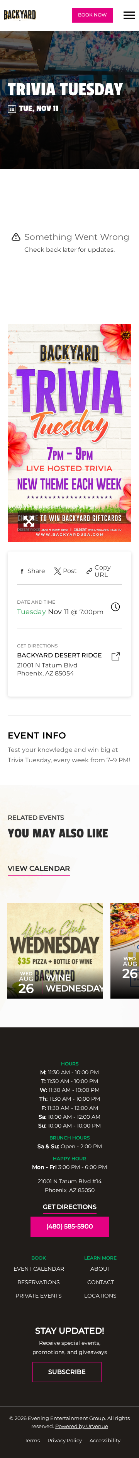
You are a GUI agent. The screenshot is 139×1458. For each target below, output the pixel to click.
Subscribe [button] (67, 1371)
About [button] (100, 1268)
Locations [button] (100, 1295)
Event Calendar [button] (39, 1268)
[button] (129, 15)
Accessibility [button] (105, 1440)
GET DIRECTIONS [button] (70, 1206)
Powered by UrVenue (81, 1426)
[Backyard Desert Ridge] (20, 15)
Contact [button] (100, 1282)
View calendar (39, 868)
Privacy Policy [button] (64, 1440)
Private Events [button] (38, 1295)
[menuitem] (39, 1269)
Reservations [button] (38, 1282)
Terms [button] (32, 1440)
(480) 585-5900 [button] (69, 1226)
